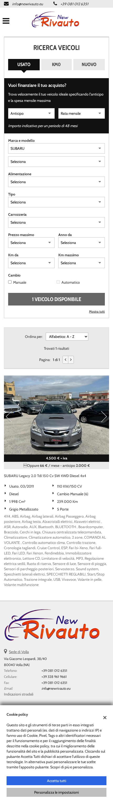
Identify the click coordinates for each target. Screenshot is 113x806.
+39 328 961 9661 (54, 676)
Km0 (56, 64)
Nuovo (89, 64)
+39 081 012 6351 (74, 4)
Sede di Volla (19, 651)
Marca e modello (21, 140)
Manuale (19, 282)
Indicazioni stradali (18, 694)
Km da (13, 255)
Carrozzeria (17, 214)
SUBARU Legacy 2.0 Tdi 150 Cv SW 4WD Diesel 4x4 (45, 475)
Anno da (65, 234)
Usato (23, 64)
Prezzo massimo (21, 234)
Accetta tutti (56, 780)
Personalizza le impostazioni (56, 792)
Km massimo (68, 255)
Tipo (11, 194)
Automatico (71, 282)
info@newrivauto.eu (27, 4)
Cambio (14, 275)
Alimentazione (19, 174)
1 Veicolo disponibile (56, 299)
